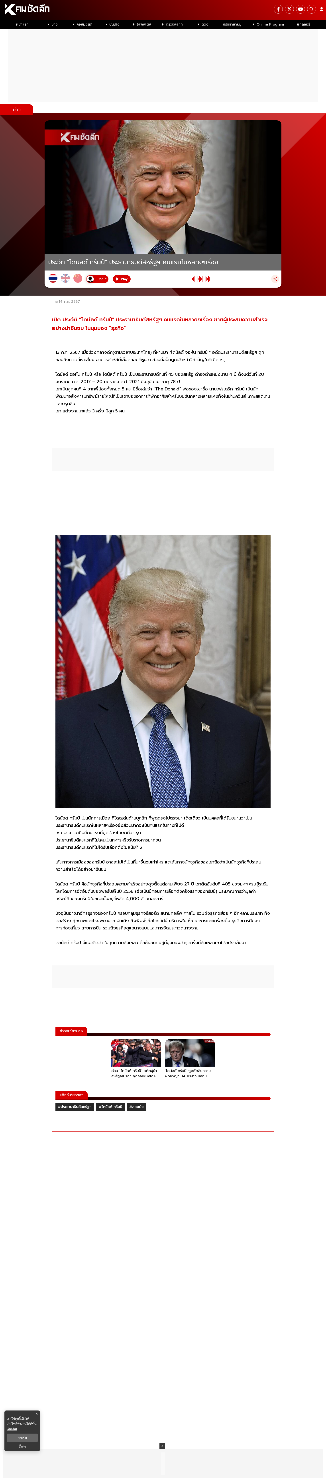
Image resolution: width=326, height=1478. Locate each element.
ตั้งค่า (22, 1446)
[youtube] (300, 9)
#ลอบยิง (136, 1107)
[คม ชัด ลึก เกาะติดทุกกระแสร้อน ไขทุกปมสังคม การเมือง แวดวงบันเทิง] (163, 10)
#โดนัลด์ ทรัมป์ (110, 1107)
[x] (289, 9)
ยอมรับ (22, 1438)
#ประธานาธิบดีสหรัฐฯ (75, 1107)
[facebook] (278, 9)
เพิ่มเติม (12, 1429)
